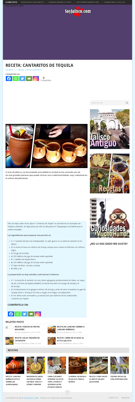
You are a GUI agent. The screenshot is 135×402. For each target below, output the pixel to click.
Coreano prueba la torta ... (60, 2)
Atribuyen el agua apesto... (33, 2)
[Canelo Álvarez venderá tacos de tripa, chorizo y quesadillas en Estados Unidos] (57, 365)
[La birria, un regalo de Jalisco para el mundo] (78, 365)
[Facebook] (9, 78)
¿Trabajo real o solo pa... (114, 2)
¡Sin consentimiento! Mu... (88, 2)
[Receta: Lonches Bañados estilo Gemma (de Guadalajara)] (15, 365)
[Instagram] (36, 78)
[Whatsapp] (16, 78)
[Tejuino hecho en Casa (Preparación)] (119, 365)
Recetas (21, 70)
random (125, 398)
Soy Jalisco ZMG (15, 6)
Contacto (113, 398)
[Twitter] (22, 78)
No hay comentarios (34, 70)
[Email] (29, 78)
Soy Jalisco (10, 70)
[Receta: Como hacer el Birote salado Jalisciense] (98, 365)
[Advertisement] (69, 38)
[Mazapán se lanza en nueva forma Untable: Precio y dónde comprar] (36, 365)
